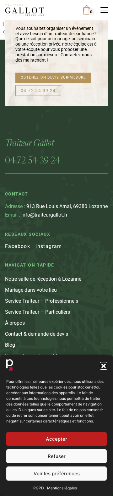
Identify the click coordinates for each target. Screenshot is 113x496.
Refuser (57, 456)
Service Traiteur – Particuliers (37, 312)
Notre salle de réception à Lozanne (43, 279)
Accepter (56, 439)
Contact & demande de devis (36, 334)
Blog (10, 345)
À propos (15, 323)
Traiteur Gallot (29, 142)
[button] (103, 366)
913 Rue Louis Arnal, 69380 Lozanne (56, 206)
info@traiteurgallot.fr (36, 215)
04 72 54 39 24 (32, 160)
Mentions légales (62, 488)
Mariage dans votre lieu (31, 290)
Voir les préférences (57, 474)
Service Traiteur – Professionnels (41, 301)
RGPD (38, 488)
